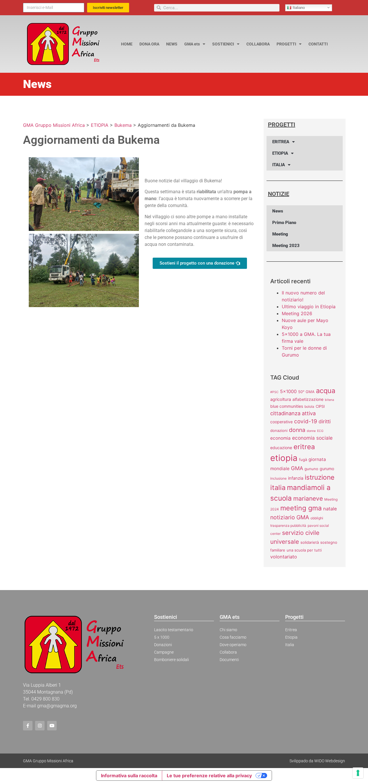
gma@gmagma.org (57, 706)
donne (311, 431)
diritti (325, 421)
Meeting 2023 (286, 245)
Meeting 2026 (297, 313)
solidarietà (309, 542)
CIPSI (320, 406)
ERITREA (280, 141)
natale (330, 509)
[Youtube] (52, 725)
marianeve (308, 498)
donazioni (279, 430)
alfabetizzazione (307, 399)
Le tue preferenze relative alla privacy (209, 775)
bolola (309, 406)
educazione (281, 447)
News (277, 211)
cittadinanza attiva (293, 413)
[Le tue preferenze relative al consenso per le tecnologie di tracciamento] (357, 772)
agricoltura (280, 399)
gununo (311, 468)
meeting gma (301, 508)
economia (280, 438)
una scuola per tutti (304, 550)
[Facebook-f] (27, 725)
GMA (297, 468)
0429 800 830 (45, 699)
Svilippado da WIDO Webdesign (317, 761)
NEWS (171, 44)
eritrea (304, 447)
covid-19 (305, 421)
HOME (127, 44)
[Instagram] (40, 725)
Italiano (298, 7)
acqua (325, 390)
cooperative (281, 421)
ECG (320, 431)
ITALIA (278, 164)
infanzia (295, 478)
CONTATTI (318, 44)
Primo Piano (284, 222)
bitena (329, 400)
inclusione (278, 478)
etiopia (284, 458)
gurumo (327, 468)
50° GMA (306, 391)
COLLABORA (258, 44)
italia (277, 487)
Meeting (280, 234)
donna (297, 429)
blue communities (286, 406)
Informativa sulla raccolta (129, 775)
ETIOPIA (280, 153)
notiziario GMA (289, 517)
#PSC (274, 392)
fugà (303, 459)
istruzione (319, 477)
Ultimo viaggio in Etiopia (309, 306)
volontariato (283, 557)
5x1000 (288, 391)
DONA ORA (149, 44)
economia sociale (312, 438)
